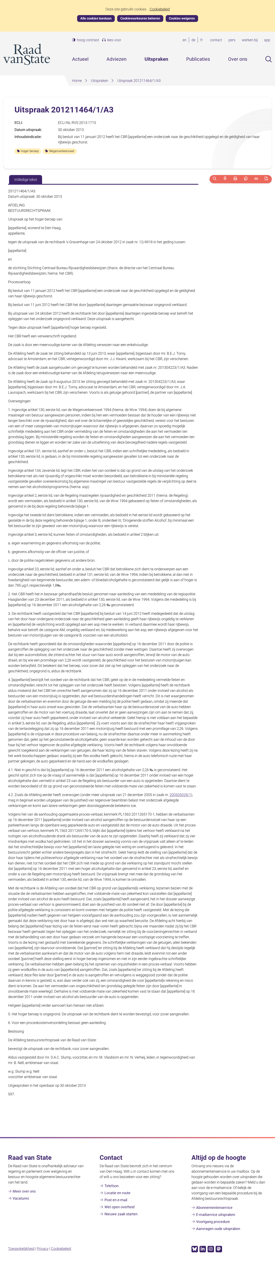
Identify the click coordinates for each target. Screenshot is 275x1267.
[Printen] (235, 179)
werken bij (250, 40)
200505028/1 (180, 795)
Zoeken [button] (268, 59)
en (185, 40)
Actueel (80, 59)
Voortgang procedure (213, 1222)
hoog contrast (88, 40)
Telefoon (111, 1186)
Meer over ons (24, 1191)
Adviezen (116, 59)
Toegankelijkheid (21, 1248)
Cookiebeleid (160, 9)
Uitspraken (156, 59)
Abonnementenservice (214, 1207)
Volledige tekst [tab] (25, 179)
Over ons (237, 59)
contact (216, 40)
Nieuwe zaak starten (121, 1214)
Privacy (43, 1248)
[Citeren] (256, 179)
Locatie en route (117, 1193)
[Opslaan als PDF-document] (267, 179)
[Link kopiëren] (246, 179)
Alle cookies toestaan (96, 18)
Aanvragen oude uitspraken (218, 1229)
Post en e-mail (115, 1200)
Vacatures (21, 1198)
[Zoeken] (215, 179)
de (194, 40)
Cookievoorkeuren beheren (140, 18)
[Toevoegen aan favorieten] (225, 179)
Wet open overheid (119, 1207)
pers (231, 40)
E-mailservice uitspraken (215, 1214)
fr (202, 40)
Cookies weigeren (182, 18)
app (267, 40)
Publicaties (198, 59)
